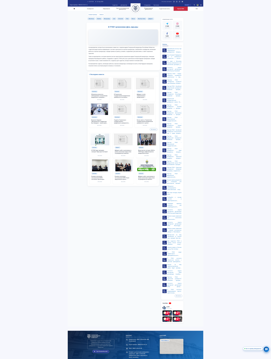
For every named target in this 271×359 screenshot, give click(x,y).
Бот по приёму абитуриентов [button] (253, 348)
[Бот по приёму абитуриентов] (266, 349)
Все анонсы (178, 295)
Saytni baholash (101, 351)
